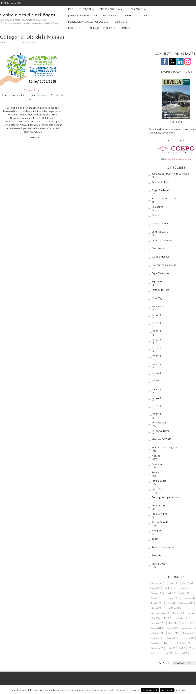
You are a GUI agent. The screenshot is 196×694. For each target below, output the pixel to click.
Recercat (173, 638)
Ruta (154, 643)
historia (178, 613)
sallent (167, 643)
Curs (144, 15)
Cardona (169, 588)
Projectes (74, 28)
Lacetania (157, 623)
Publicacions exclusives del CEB (88, 21)
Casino (185, 588)
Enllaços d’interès (100, 28)
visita (168, 653)
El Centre (85, 9)
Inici (71, 9)
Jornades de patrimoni (82, 15)
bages (187, 583)
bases (155, 588)
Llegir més (179, 689)
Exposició (186, 603)
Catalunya (157, 593)
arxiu (173, 583)
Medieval (156, 628)
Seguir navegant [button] (149, 690)
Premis (173, 633)
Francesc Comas (159, 613)
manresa (187, 623)
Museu (172, 628)
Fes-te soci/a (110, 15)
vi (182, 648)
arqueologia (157, 583)
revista (189, 638)
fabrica (155, 608)
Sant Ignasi (184, 643)
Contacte (127, 28)
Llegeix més (33, 137)
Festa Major (173, 608)
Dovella (156, 603)
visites (182, 653)
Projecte (156, 638)
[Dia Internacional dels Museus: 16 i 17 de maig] (32, 68)
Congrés (156, 598)
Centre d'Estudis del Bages (27, 15)
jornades (182, 618)
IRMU (155, 618)
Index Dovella (137, 9)
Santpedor (156, 648)
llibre (172, 623)
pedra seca (157, 633)
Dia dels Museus (32, 90)
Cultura (172, 598)
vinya (154, 653)
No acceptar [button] (167, 690)
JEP (167, 618)
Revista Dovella (110, 9)
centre (185, 593)
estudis (171, 603)
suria (171, 648)
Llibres (128, 15)
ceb (172, 593)
